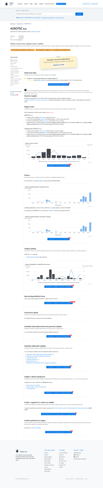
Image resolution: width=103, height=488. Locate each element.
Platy (31, 3)
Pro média (61, 463)
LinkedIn (77, 457)
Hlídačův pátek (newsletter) (80, 459)
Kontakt (61, 467)
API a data (61, 459)
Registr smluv (13, 63)
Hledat (79, 14)
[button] (23, 50)
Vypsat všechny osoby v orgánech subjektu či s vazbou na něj (59, 413)
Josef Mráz (77, 408)
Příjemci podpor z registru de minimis (35, 387)
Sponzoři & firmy (49, 3)
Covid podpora (30, 388)
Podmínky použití (79, 478)
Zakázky (41, 3)
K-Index (46, 467)
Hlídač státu (13, 23)
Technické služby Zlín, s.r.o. (33, 359)
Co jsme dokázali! (63, 452)
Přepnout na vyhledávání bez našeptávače (29, 17)
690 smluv (42, 117)
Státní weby (47, 471)
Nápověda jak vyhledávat (49, 18)
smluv (42, 119)
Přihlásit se (86, 3)
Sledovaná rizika (14, 60)
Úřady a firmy (20, 23)
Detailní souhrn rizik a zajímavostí (59, 84)
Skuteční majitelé (14, 61)
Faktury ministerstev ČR (32, 385)
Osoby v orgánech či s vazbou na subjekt (14, 81)
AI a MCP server (62, 461)
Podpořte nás (62, 3)
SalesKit (12, 93)
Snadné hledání (60, 18)
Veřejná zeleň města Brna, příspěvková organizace (39, 356)
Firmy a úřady (47, 463)
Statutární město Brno (32, 357)
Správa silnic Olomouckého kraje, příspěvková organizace (40, 354)
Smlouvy (20, 3)
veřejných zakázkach (33, 257)
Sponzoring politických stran (16, 68)
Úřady (35, 3)
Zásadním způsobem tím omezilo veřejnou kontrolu (36, 100)
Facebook (77, 454)
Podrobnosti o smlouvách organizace (59, 165)
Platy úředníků (47, 459)
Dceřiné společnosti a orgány (14, 84)
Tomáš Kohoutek (71, 408)
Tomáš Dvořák (58, 408)
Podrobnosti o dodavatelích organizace (59, 336)
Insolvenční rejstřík (14, 69)
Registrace (95, 3)
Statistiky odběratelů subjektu (14, 76)
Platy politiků (47, 461)
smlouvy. (50, 112)
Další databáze (47, 469)
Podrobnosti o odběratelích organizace (59, 367)
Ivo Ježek (64, 408)
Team (86, 478)
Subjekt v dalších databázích (16, 78)
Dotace (26, 3)
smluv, (46, 120)
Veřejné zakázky (13, 66)
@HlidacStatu (78, 452)
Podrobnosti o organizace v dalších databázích (59, 392)
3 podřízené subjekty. (35, 31)
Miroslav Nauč (84, 408)
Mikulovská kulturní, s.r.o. (32, 361)
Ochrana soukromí (69, 478)
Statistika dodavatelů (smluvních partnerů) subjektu (14, 73)
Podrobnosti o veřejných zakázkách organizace (59, 286)
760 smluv (42, 131)
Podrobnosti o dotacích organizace (59, 239)
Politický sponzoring (49, 465)
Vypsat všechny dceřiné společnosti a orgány (59, 432)
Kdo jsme (61, 454)
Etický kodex (62, 457)
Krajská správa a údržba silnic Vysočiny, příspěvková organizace (42, 363)
